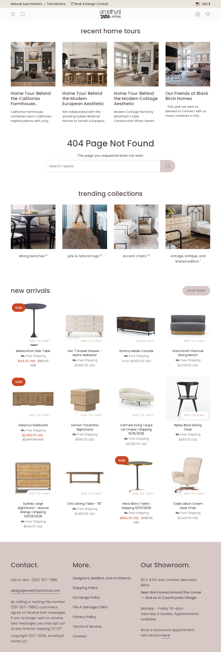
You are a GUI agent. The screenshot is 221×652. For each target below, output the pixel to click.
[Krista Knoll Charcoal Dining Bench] (188, 324)
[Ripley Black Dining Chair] (188, 399)
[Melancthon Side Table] (33, 324)
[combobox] (103, 166)
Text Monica (56, 4)
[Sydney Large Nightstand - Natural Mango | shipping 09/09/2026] (33, 477)
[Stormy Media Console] (136, 324)
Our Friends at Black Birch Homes (187, 96)
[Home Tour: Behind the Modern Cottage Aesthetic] (136, 64)
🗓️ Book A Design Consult (89, 4)
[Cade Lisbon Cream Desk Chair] (188, 477)
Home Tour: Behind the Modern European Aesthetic (83, 98)
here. (166, 635)
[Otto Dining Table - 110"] (84, 477)
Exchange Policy (86, 597)
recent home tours (110, 31)
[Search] (167, 166)
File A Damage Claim (90, 607)
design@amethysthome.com (35, 590)
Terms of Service (87, 626)
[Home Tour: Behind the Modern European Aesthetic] (84, 64)
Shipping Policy (85, 587)
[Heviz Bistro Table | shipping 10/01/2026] (136, 477)
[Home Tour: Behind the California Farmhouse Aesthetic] (33, 64)
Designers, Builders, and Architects (102, 578)
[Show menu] (13, 14)
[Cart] (208, 14)
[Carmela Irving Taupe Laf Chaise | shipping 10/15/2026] (136, 399)
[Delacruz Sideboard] (33, 399)
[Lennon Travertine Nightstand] (84, 399)
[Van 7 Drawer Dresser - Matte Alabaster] (84, 324)
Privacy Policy (84, 616)
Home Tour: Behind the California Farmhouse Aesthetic (31, 98)
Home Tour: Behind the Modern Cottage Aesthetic (136, 98)
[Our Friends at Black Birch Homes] (188, 64)
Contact (80, 636)
